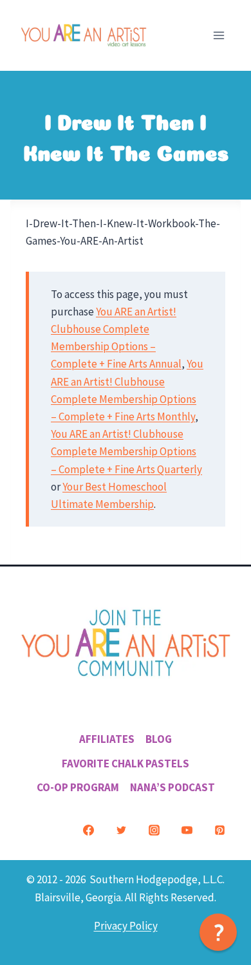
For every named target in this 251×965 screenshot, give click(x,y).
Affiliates (107, 739)
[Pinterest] (219, 830)
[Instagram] (154, 830)
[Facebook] (88, 830)
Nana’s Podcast (172, 787)
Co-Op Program (78, 787)
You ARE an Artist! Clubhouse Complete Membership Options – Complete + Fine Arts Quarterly (126, 451)
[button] (218, 932)
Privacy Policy (126, 926)
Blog (158, 739)
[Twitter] (121, 830)
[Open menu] (218, 35)
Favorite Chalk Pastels (125, 763)
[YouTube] (187, 830)
